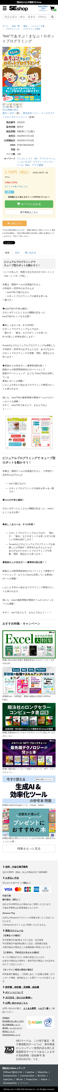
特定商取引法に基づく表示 (13, 1021)
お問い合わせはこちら (16, 1003)
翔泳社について (8, 1031)
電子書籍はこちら (29, 212)
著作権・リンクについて (12, 1028)
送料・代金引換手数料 (16, 866)
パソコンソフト (25, 158)
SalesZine (8, 1079)
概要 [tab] (7, 252)
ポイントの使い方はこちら (16, 186)
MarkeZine (43, 1072)
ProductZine (31, 1079)
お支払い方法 (12, 878)
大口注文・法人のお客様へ (18, 997)
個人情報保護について (11, 1025)
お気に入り (16, 223)
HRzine (19, 1079)
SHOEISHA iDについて (11, 1035)
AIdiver (44, 1079)
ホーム (5, 26)
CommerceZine (27, 1076)
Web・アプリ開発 (34, 165)
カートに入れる (30, 204)
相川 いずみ (8, 113)
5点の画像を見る (10, 110)
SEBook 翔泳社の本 (12, 1072)
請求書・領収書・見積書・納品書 (22, 987)
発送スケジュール (14, 930)
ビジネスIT (26, 162)
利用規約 (6, 1018)
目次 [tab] (17, 252)
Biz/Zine (41, 1076)
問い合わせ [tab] (30, 252)
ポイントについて (14, 992)
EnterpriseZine (10, 1076)
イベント (24, 1083)
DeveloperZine (10, 1083)
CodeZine (29, 1072)
